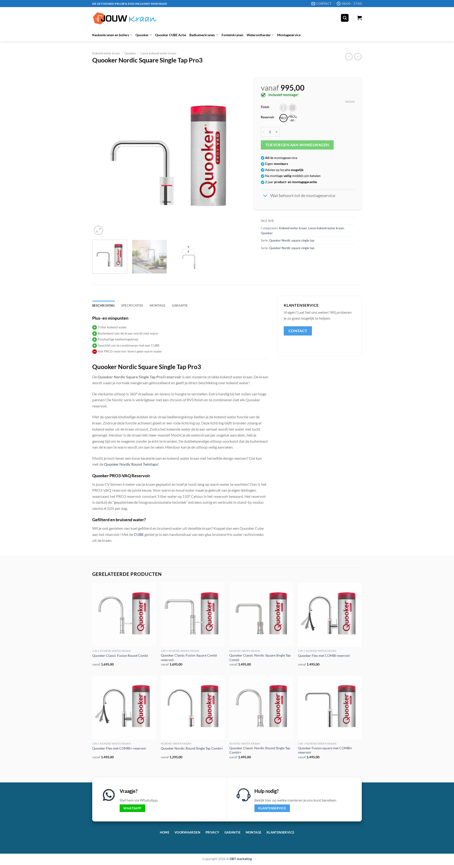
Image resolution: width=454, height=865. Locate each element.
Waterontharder (259, 35)
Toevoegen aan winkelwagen (297, 145)
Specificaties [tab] (132, 305)
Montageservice (289, 35)
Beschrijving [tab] (103, 305)
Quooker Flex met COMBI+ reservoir (119, 748)
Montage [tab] (157, 305)
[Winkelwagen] (359, 18)
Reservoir (267, 117)
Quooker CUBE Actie (170, 35)
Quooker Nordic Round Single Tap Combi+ (192, 748)
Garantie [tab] (180, 305)
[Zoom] (98, 230)
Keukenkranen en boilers (110, 35)
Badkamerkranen (202, 35)
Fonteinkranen (232, 35)
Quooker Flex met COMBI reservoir (324, 655)
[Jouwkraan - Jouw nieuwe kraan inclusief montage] (124, 18)
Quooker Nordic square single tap (291, 240)
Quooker (142, 35)
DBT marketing (241, 859)
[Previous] (101, 159)
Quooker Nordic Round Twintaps (131, 464)
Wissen (350, 101)
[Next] (237, 159)
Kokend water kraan (106, 53)
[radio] (283, 107)
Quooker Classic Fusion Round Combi (120, 655)
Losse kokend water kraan (158, 53)
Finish (265, 107)
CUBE (139, 534)
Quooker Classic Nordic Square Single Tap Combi (260, 657)
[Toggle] (265, 196)
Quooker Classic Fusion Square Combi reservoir (189, 657)
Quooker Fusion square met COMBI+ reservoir (325, 750)
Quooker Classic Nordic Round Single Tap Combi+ (259, 750)
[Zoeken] (345, 18)
